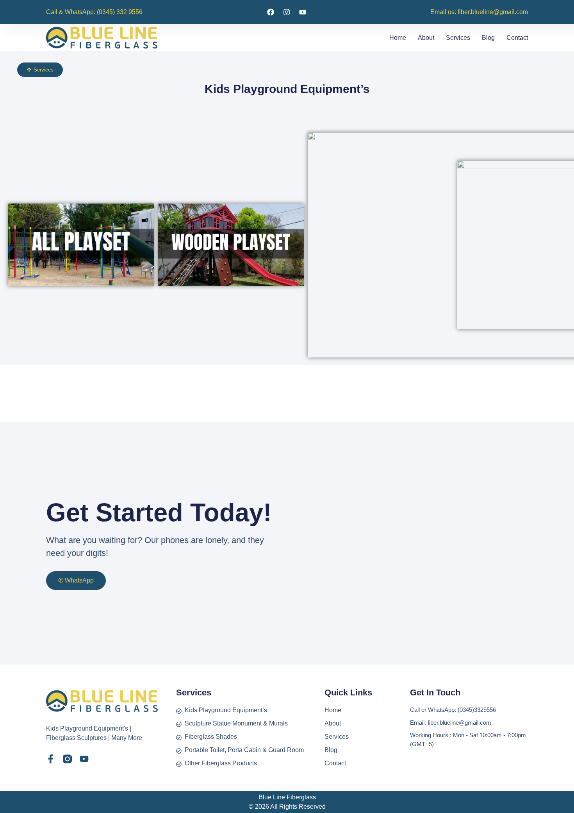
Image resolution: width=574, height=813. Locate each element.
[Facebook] (271, 12)
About (426, 37)
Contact (517, 37)
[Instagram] (287, 12)
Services (458, 37)
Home (397, 37)
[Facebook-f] (50, 758)
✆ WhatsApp (76, 580)
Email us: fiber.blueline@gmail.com (479, 12)
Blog (488, 37)
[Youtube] (303, 12)
